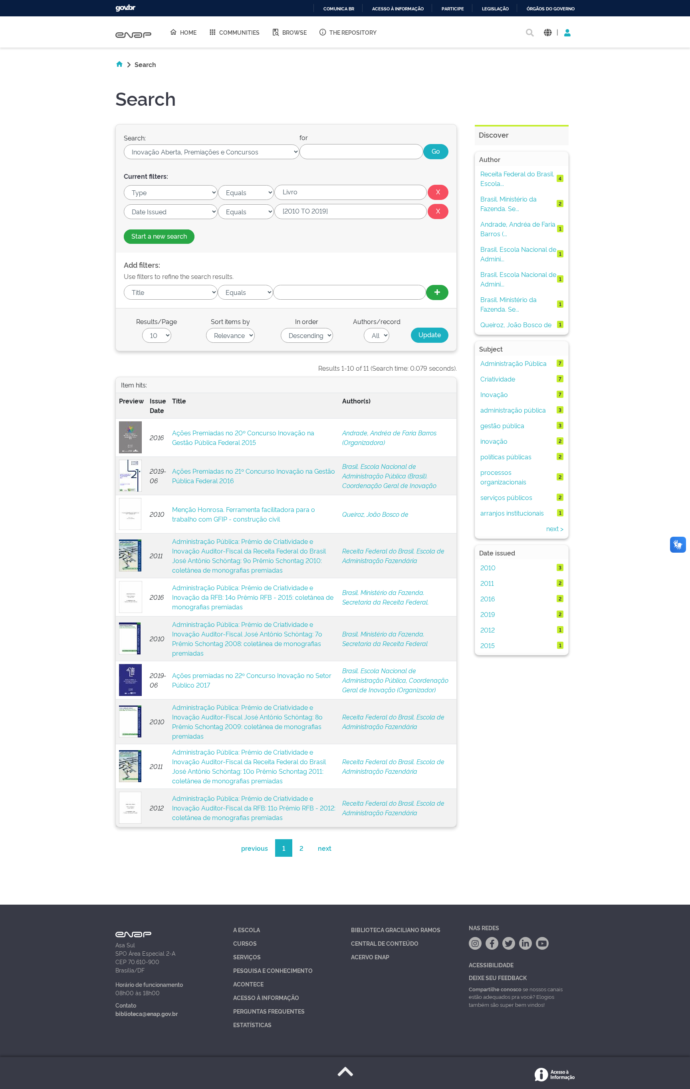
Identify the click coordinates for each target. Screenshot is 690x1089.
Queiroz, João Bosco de (375, 514)
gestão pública (502, 425)
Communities (239, 32)
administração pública (513, 409)
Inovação (494, 394)
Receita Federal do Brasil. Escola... (517, 178)
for (303, 137)
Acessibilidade (491, 964)
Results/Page (156, 321)
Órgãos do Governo (551, 9)
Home (188, 32)
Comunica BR (338, 9)
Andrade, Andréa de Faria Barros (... (517, 228)
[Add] (437, 292)
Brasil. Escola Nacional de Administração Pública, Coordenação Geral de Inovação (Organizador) (395, 680)
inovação (494, 441)
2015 (487, 645)
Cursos (245, 943)
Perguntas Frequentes (269, 1011)
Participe (453, 9)
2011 (487, 583)
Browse (294, 32)
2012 (487, 629)
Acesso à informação (398, 9)
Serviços (247, 957)
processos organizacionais (503, 477)
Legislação (495, 9)
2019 (487, 614)
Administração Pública (513, 363)
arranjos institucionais (512, 512)
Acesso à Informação (266, 997)
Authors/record (377, 321)
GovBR (125, 8)
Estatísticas (252, 1024)
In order (306, 321)
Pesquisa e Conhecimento (273, 970)
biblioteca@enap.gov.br (146, 1013)
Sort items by (230, 321)
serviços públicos (506, 497)
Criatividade (497, 378)
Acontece (248, 984)
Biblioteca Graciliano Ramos (395, 929)
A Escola (246, 929)
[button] (547, 32)
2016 (487, 598)
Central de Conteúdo (384, 943)
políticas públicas (505, 456)
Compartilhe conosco (495, 988)
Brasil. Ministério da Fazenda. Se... (508, 203)
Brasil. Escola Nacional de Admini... (518, 254)
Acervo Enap (370, 957)
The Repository (353, 32)
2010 (488, 567)
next (324, 848)
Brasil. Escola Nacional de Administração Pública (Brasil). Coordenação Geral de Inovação (389, 476)
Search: (135, 137)
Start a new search (159, 235)
